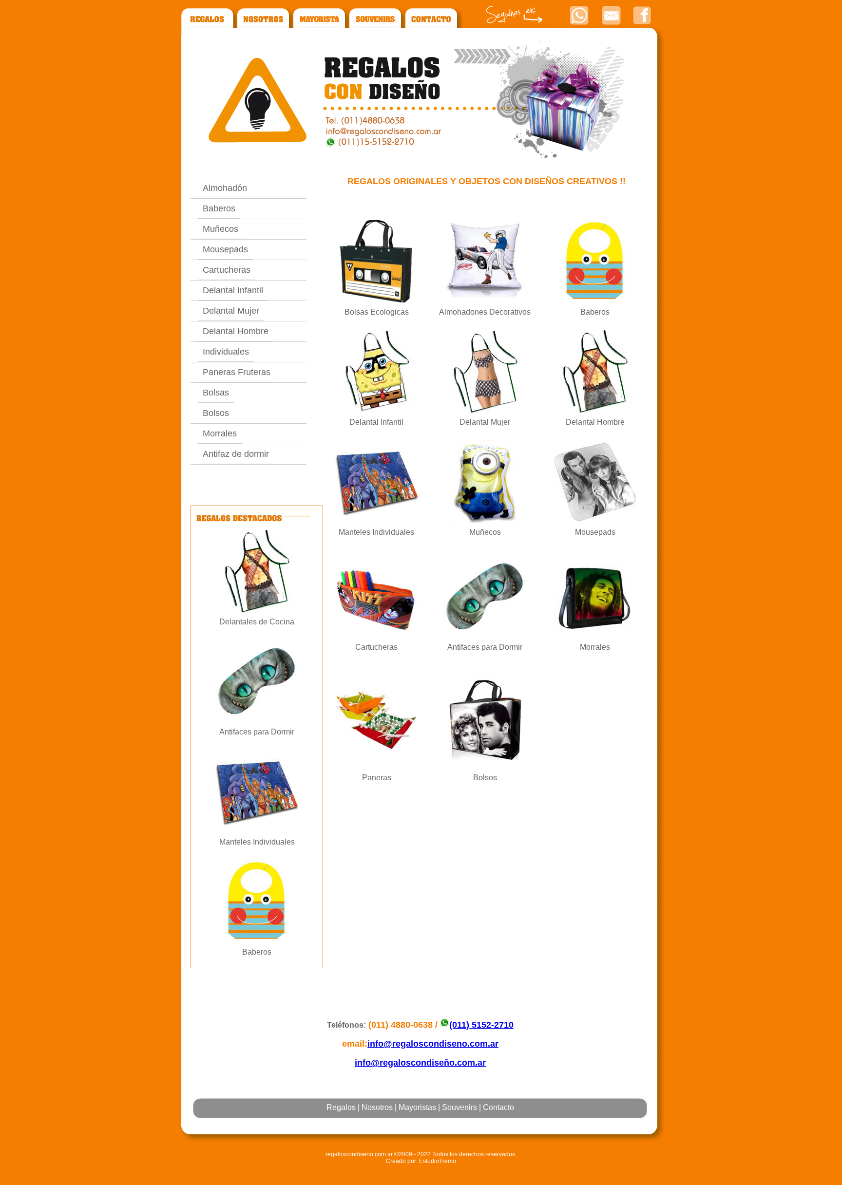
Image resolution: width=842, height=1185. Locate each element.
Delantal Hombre (235, 331)
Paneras (376, 777)
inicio (206, 21)
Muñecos (220, 229)
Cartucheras (226, 270)
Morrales (220, 433)
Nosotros (377, 1107)
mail (611, 15)
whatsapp (579, 15)
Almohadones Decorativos (485, 312)
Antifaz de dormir (236, 454)
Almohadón (225, 188)
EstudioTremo (437, 1161)
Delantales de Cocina (256, 622)
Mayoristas (417, 1107)
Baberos (219, 208)
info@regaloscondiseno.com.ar (432, 1044)
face (641, 15)
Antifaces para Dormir (256, 732)
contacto (433, 21)
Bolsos (216, 413)
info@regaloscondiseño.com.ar (420, 1063)
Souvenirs (459, 1107)
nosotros (264, 21)
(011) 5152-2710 (481, 1025)
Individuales (226, 352)
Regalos (341, 1107)
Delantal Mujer (231, 311)
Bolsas (216, 392)
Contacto (498, 1107)
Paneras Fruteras (236, 372)
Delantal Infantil (233, 290)
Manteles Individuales (257, 842)
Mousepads (225, 249)
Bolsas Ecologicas (376, 312)
